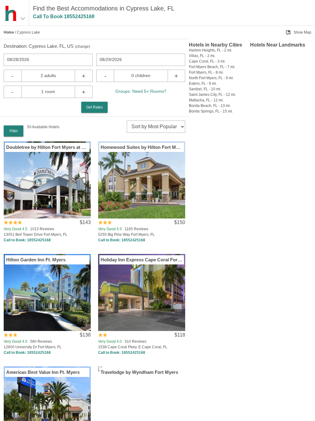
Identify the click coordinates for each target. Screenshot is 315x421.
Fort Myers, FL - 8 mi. (206, 72)
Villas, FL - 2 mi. (202, 56)
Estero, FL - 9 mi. (203, 83)
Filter (14, 131)
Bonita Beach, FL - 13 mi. (210, 106)
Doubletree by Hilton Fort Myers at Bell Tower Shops (47, 147)
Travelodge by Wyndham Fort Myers (139, 372)
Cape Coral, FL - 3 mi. (207, 61)
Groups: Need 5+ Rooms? (140, 91)
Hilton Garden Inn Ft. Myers (36, 259)
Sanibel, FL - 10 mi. (205, 89)
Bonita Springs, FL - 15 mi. (211, 111)
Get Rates (94, 107)
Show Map (302, 32)
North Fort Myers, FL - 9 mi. (211, 78)
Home (9, 32)
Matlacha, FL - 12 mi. (206, 100)
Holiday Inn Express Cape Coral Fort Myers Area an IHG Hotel (142, 259)
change (82, 46)
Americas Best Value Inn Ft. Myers (43, 372)
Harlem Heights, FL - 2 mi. (210, 50)
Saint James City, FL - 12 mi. (212, 94)
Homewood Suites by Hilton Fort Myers (142, 147)
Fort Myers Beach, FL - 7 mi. (212, 67)
